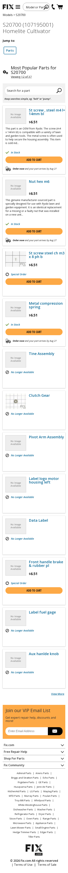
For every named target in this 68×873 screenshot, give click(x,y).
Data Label (38, 520)
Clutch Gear (39, 395)
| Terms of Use (22, 865)
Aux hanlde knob (44, 654)
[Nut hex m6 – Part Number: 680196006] (15, 187)
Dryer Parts (45, 814)
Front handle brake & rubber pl (46, 563)
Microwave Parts (22, 823)
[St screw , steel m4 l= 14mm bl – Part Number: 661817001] (15, 116)
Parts (10, 50)
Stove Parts (15, 818)
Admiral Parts (24, 773)
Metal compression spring (46, 305)
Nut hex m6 (39, 181)
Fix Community (14, 765)
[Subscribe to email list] (55, 731)
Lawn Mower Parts (21, 827)
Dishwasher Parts (23, 809)
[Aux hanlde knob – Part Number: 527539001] (15, 659)
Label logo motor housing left (44, 480)
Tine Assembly (41, 354)
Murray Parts (31, 795)
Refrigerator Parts (24, 814)
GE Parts (43, 782)
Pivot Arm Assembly (46, 437)
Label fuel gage (42, 612)
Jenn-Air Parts (44, 786)
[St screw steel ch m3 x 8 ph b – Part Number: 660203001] (15, 259)
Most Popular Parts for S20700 (33, 69)
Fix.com (9, 745)
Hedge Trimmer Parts (24, 832)
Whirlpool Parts (42, 800)
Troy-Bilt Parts (22, 800)
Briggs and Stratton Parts (25, 777)
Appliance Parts (44, 823)
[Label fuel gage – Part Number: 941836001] (15, 618)
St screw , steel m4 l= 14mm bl (47, 112)
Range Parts (49, 818)
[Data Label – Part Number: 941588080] (15, 526)
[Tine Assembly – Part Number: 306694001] (15, 359)
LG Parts (34, 791)
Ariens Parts (42, 773)
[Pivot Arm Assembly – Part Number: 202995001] (15, 443)
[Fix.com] (8, 6)
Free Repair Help (15, 752)
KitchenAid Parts (17, 791)
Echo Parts (48, 777)
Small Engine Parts (45, 827)
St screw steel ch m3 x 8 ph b (46, 255)
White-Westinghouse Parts (33, 805)
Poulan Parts (50, 795)
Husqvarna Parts (23, 786)
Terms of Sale (47, 865)
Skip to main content (34, 5)
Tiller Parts (34, 836)
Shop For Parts (14, 758)
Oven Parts (32, 818)
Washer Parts (44, 809)
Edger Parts (46, 832)
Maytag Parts (50, 791)
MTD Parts (14, 795)
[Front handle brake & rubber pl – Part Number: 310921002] (15, 568)
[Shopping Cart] (60, 6)
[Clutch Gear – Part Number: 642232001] (15, 401)
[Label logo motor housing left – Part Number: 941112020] (15, 484)
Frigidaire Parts (26, 782)
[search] (59, 90)
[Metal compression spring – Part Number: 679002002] (15, 309)
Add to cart (34, 160)
